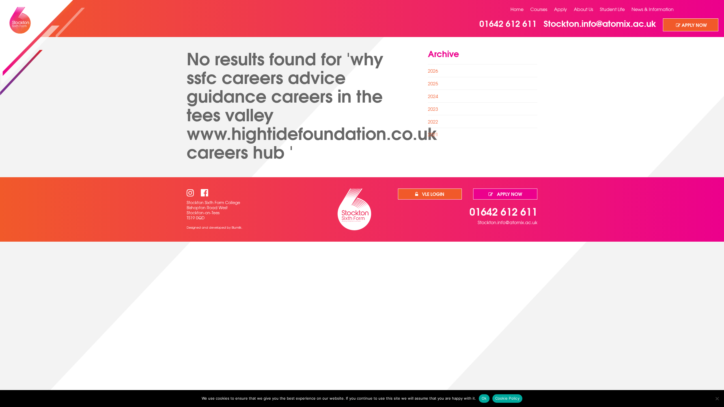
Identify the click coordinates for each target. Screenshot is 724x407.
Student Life (612, 9)
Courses (538, 9)
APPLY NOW (693, 24)
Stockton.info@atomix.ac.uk (507, 222)
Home (516, 9)
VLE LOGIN (432, 193)
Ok (484, 398)
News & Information (653, 9)
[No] (717, 398)
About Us (583, 9)
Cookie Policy (507, 398)
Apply (560, 9)
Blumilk (237, 227)
